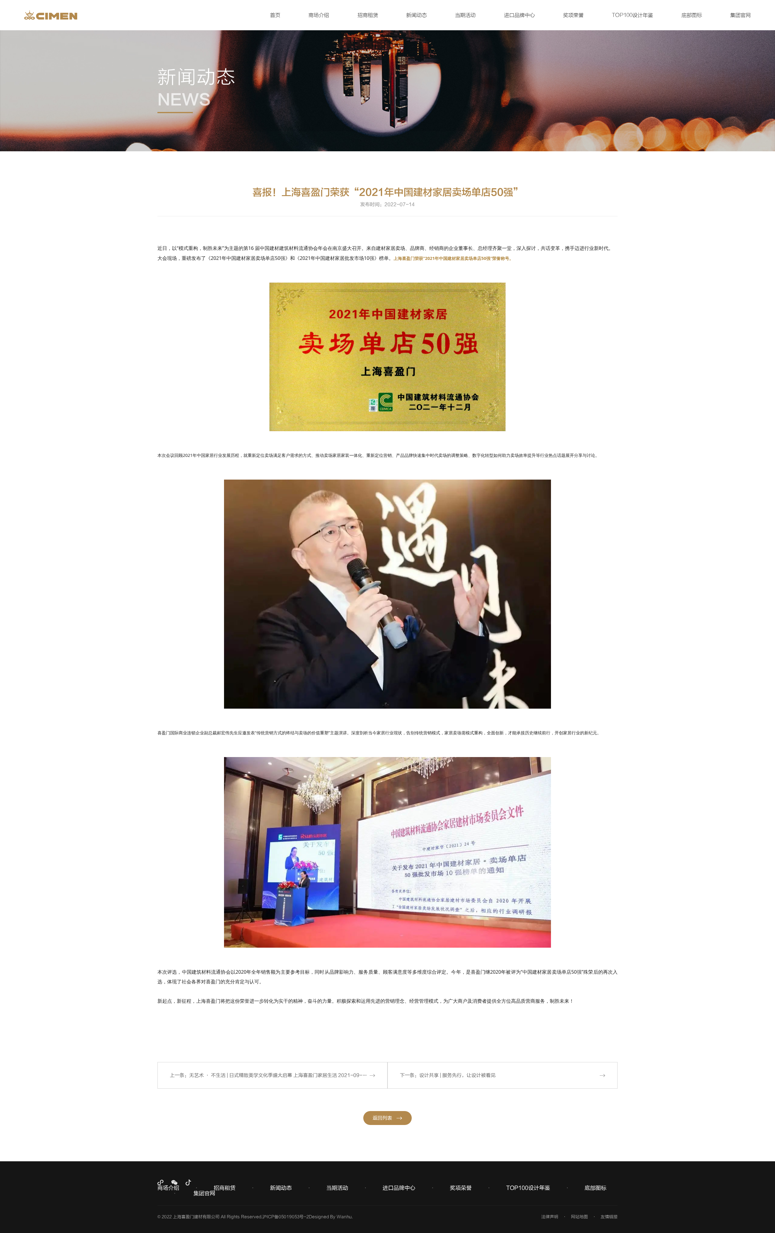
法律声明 (549, 1216)
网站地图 (579, 1216)
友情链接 (609, 1216)
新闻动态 (416, 15)
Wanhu (344, 1216)
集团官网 (740, 15)
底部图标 (691, 15)
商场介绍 (318, 15)
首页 (275, 15)
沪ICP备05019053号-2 (285, 1216)
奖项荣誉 (573, 15)
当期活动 (465, 15)
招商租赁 (368, 15)
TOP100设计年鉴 (632, 15)
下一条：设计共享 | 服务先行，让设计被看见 (448, 1075)
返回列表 (382, 1118)
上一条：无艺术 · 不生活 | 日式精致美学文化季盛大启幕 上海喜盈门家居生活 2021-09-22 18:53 (276, 1075)
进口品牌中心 (519, 15)
